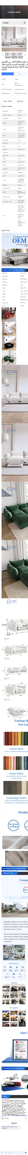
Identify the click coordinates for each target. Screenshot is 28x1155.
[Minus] (26, 1118)
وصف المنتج (20, 101)
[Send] (26, 1152)
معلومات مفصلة (7, 101)
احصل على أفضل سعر (8, 73)
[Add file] (2, 1152)
